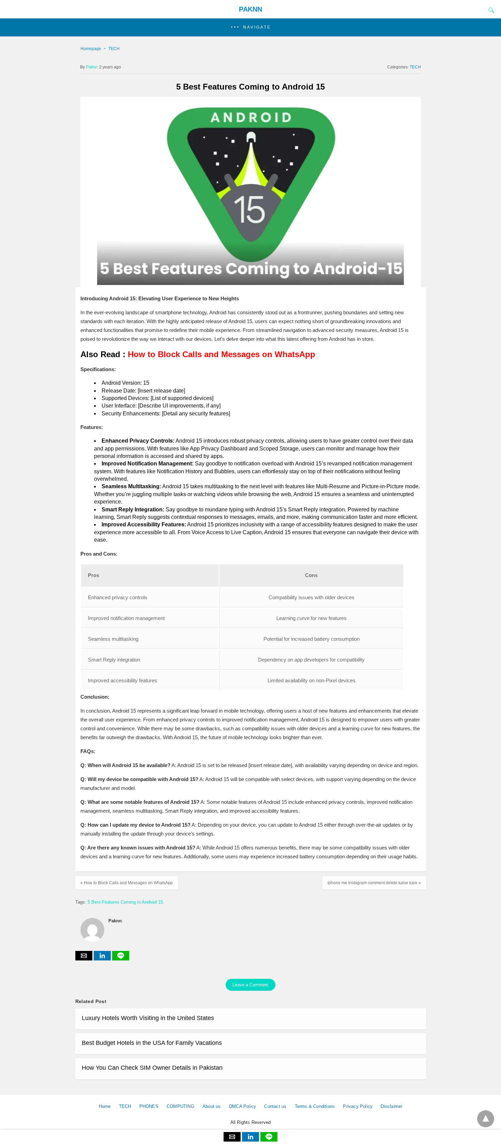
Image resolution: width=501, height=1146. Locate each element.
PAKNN (250, 9)
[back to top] (485, 1118)
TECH (114, 48)
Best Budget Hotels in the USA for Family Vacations (152, 1042)
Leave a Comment (250, 984)
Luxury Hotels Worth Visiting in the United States (148, 1018)
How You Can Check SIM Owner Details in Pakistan (152, 1067)
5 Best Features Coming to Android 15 (125, 902)
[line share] (120, 958)
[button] (250, 27)
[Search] (490, 10)
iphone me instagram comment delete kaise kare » (374, 882)
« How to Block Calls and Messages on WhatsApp (126, 882)
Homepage (90, 48)
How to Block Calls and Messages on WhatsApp (221, 354)
